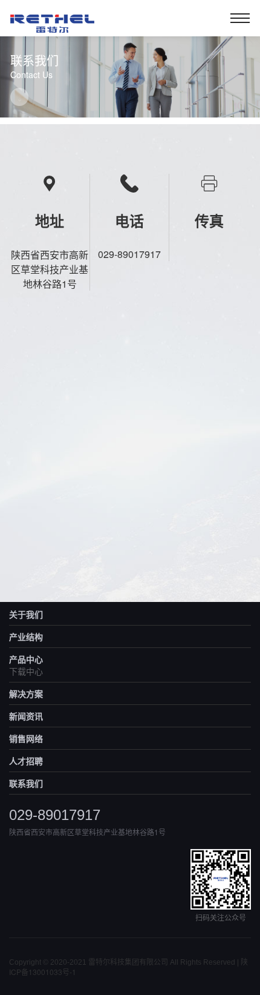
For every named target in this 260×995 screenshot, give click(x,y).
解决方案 (26, 693)
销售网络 (26, 738)
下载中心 (26, 671)
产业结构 (26, 636)
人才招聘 (26, 761)
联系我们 (26, 783)
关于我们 (26, 614)
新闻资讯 (26, 716)
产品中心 (26, 659)
